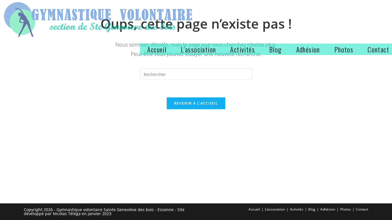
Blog (311, 209)
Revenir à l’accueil (196, 103)
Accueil (254, 209)
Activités (296, 209)
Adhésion (327, 209)
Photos (345, 209)
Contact (362, 209)
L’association (275, 209)
